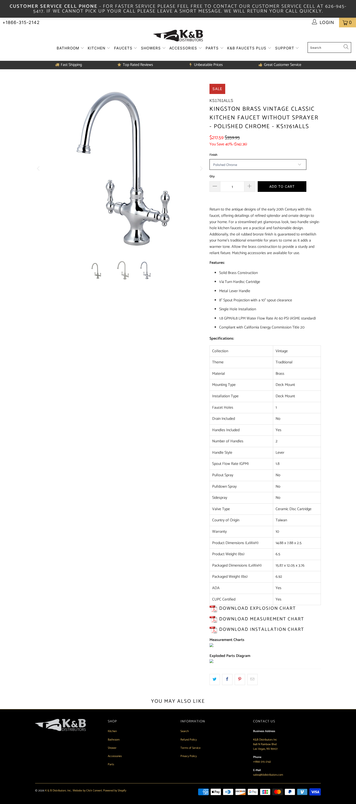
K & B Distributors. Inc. (58, 790)
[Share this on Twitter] (214, 679)
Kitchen (97, 48)
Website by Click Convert (87, 790)
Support (285, 48)
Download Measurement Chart (261, 619)
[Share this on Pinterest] (240, 679)
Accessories (183, 48)
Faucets (124, 48)
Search (184, 731)
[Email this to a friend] (252, 679)
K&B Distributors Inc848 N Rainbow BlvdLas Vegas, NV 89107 (265, 744)
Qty (212, 176)
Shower (112, 748)
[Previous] (39, 168)
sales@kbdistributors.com (268, 775)
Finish (213, 154)
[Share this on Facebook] (227, 679)
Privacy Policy (188, 756)
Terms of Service (190, 748)
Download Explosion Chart (257, 608)
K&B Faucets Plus (247, 48)
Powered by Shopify (114, 790)
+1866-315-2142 (21, 22)
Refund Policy (188, 739)
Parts (213, 48)
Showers (151, 48)
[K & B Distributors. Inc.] (178, 36)
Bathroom (68, 48)
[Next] (201, 168)
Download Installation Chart (261, 629)
